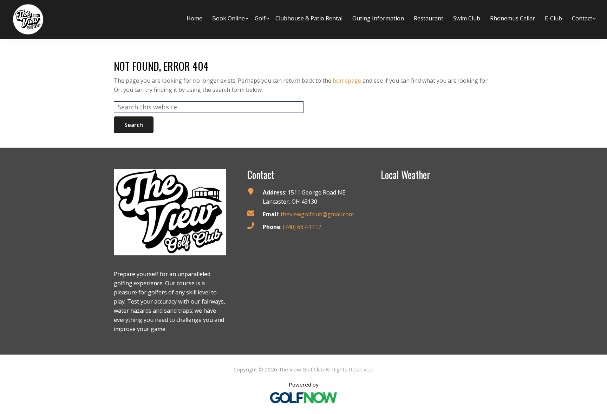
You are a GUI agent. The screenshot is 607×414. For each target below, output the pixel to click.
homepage (347, 80)
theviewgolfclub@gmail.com (317, 214)
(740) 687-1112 (302, 227)
